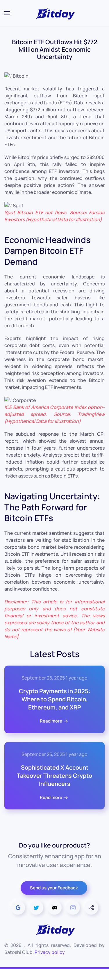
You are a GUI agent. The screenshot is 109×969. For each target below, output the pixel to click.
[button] (7, 13)
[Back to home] (54, 13)
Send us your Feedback (54, 888)
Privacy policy (50, 952)
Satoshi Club (18, 952)
